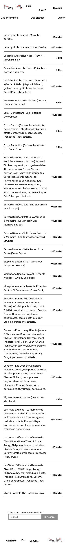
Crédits (34, 541)
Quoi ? (42, 10)
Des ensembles (9, 17)
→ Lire (59, 57)
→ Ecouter (56, 37)
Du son (61, 17)
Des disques (37, 17)
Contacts (11, 540)
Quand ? (57, 8)
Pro (23, 540)
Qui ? (28, 6)
